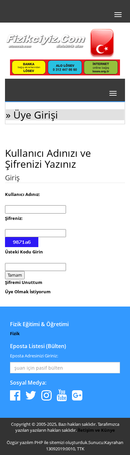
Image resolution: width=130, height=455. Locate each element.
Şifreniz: (14, 218)
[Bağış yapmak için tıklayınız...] (65, 67)
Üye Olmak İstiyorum (28, 292)
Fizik (15, 333)
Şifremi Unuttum (23, 282)
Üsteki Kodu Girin (24, 252)
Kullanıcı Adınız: (22, 194)
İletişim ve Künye (96, 430)
